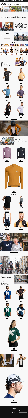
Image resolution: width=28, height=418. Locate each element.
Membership (18, 4)
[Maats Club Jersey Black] (7, 74)
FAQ (6, 409)
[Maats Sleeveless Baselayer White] (21, 360)
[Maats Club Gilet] (21, 220)
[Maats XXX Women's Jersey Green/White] (14, 333)
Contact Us (2, 412)
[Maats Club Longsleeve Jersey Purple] (7, 152)
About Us (2, 409)
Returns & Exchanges (8, 411)
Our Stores (14, 4)
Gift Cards (2, 411)
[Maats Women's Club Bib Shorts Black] (7, 203)
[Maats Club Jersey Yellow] (21, 74)
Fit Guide (7, 412)
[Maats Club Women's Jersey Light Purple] (21, 108)
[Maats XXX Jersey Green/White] (7, 309)
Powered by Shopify (13, 412)
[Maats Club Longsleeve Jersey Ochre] (14, 176)
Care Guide (7, 413)
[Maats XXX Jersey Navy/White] (7, 292)
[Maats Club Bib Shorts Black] (7, 220)
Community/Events (9, 4)
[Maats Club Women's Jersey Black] (7, 108)
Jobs (16, 4)
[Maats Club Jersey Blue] (7, 91)
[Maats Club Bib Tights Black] (21, 203)
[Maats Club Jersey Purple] (21, 91)
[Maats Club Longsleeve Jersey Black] (21, 152)
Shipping (7, 410)
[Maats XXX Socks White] (7, 360)
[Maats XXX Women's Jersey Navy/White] (21, 309)
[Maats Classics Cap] (14, 384)
